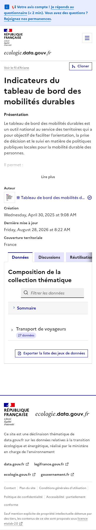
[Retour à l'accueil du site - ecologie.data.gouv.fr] (62, 414)
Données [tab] (20, 257)
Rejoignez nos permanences (27, 18)
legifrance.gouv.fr (49, 464)
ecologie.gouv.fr (17, 474)
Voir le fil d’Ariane (16, 68)
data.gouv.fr (14, 464)
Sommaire (26, 308)
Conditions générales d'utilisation (62, 488)
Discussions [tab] (49, 257)
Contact (10, 488)
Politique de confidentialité (23, 497)
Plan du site (27, 488)
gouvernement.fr (55, 474)
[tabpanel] (48, 313)
